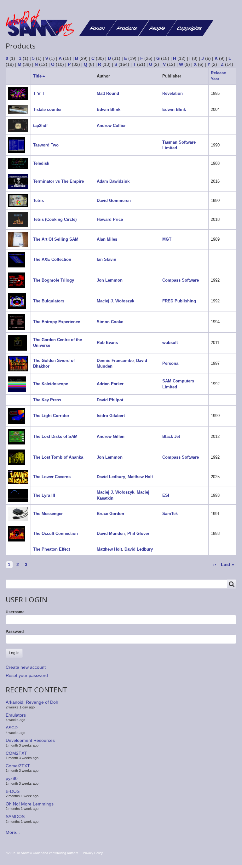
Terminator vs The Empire (58, 181)
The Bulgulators (48, 301)
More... (13, 832)
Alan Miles (107, 239)
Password (15, 631)
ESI (165, 495)
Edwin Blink (108, 109)
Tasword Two (46, 145)
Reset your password (27, 675)
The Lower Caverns (52, 476)
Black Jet (171, 436)
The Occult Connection (55, 533)
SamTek (170, 513)
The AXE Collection (52, 259)
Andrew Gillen (110, 436)
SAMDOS (15, 816)
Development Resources (30, 740)
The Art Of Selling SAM (55, 239)
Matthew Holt (140, 476)
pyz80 (12, 778)
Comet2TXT (18, 765)
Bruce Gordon (110, 513)
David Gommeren (114, 200)
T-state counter (47, 109)
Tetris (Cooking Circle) (55, 219)
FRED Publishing (179, 301)
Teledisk (41, 163)
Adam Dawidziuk (113, 181)
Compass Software (180, 280)
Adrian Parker (110, 383)
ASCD (12, 727)
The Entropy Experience (56, 321)
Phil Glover (138, 533)
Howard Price (110, 219)
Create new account (26, 667)
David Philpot (110, 400)
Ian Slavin (106, 259)
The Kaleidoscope (50, 383)
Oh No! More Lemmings (30, 803)
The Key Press (47, 400)
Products (127, 28)
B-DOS (13, 790)
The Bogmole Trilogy (53, 280)
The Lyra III (44, 495)
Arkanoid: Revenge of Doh (32, 702)
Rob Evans (107, 342)
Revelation (172, 93)
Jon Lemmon (110, 280)
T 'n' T (39, 93)
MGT (166, 239)
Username (15, 612)
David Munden (111, 533)
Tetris (38, 200)
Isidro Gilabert (111, 415)
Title (39, 76)
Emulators (16, 715)
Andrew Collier (111, 125)
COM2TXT (16, 752)
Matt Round (108, 93)
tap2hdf (40, 125)
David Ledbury (111, 476)
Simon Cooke (110, 321)
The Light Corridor (51, 415)
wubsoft (170, 342)
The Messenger (48, 513)
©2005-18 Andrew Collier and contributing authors (42, 853)
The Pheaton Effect (51, 549)
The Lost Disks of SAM (55, 436)
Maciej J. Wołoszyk (115, 301)
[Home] (42, 22)
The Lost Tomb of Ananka (58, 457)
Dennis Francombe (115, 360)
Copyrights (190, 28)
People (157, 28)
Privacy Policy (93, 853)
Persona (170, 363)
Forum (98, 28)
